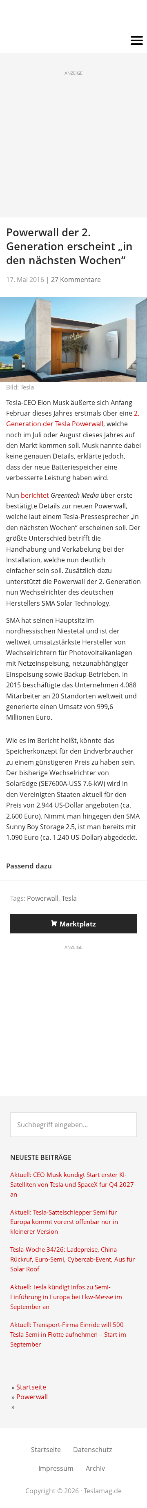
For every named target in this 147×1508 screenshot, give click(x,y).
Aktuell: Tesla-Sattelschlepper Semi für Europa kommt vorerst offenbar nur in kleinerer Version (64, 1222)
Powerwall (42, 898)
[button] (73, 41)
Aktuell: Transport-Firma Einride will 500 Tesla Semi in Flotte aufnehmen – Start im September (68, 1334)
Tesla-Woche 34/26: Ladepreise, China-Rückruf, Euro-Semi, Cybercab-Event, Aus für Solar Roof (72, 1259)
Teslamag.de (74, 17)
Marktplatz (78, 924)
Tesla (69, 898)
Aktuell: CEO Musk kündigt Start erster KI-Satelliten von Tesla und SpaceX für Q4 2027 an (72, 1184)
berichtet (35, 495)
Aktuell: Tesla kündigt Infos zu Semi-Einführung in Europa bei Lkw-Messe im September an (66, 1297)
